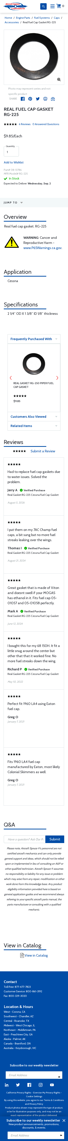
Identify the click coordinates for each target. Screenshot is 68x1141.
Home (8, 17)
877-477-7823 (23, 987)
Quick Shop (34, 402)
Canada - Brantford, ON (17, 1043)
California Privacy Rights (18, 1092)
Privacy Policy (36, 1103)
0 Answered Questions (45, 124)
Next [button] (57, 377)
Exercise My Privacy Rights (46, 1092)
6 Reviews (25, 124)
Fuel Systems (42, 17)
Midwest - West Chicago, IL (19, 1025)
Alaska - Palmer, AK (15, 1039)
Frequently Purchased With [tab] (31, 339)
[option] (34, 57)
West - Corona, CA (14, 1011)
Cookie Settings (34, 1096)
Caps (57, 17)
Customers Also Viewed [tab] (28, 417)
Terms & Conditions (54, 1100)
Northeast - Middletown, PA (20, 1030)
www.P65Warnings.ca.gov (42, 248)
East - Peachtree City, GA (18, 1034)
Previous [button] (11, 377)
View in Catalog (36, 955)
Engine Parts (23, 17)
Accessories (12, 22)
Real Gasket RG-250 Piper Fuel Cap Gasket (33, 385)
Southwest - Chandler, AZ (19, 1016)
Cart (63, 6)
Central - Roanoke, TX (16, 1021)
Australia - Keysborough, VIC (20, 1048)
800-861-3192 (34, 991)
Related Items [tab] (21, 426)
